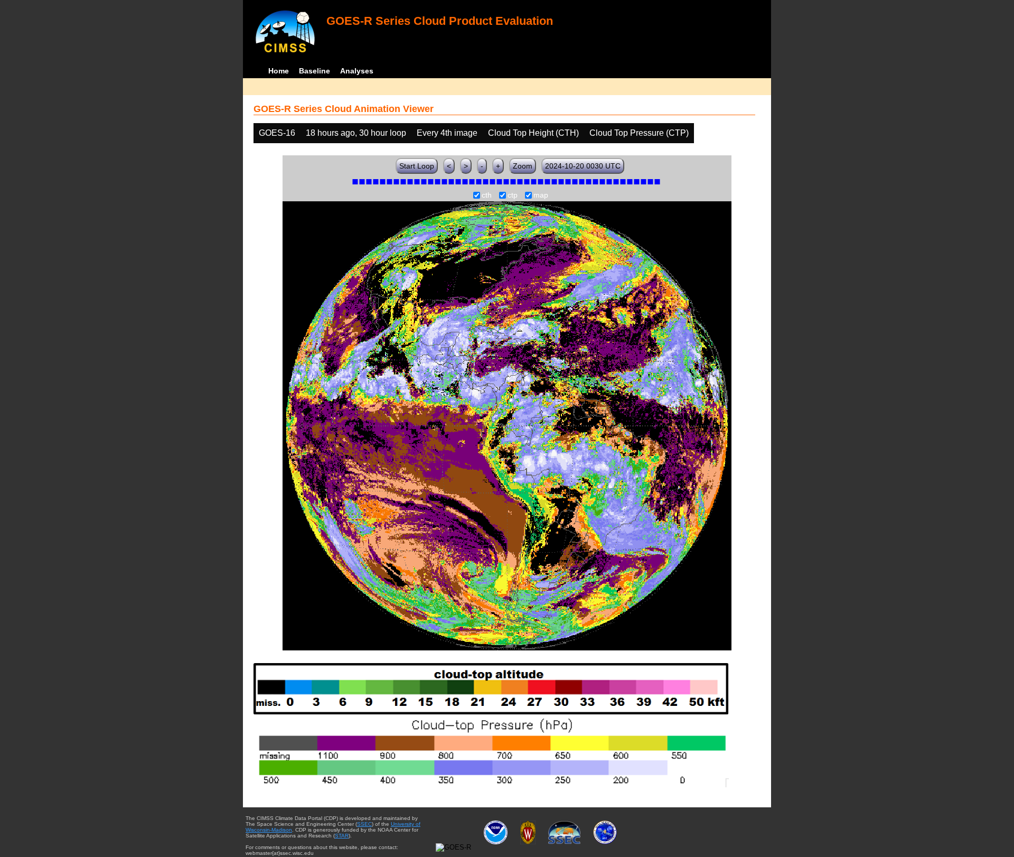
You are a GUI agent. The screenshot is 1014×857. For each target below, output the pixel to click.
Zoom (522, 166)
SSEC (364, 824)
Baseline (314, 71)
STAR (342, 836)
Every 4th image (447, 132)
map (540, 195)
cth (487, 195)
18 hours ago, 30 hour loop (356, 132)
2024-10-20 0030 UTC (583, 166)
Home (278, 71)
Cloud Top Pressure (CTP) (639, 132)
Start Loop (416, 166)
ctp (513, 195)
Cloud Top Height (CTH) (533, 132)
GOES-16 (277, 132)
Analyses (356, 71)
